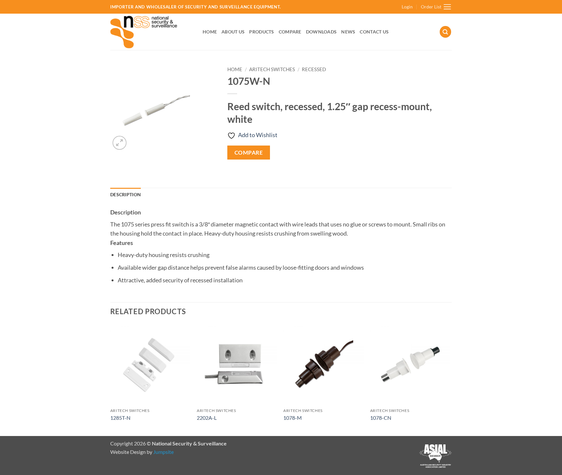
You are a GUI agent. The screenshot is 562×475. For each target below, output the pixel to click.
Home (210, 31)
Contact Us (374, 31)
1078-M (292, 418)
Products (261, 31)
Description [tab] (125, 194)
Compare (290, 31)
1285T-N (120, 418)
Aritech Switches (272, 69)
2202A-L (207, 418)
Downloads (321, 31)
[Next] (450, 379)
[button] (407, 7)
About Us (233, 31)
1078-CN (380, 418)
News (348, 31)
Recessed (314, 69)
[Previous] (110, 379)
